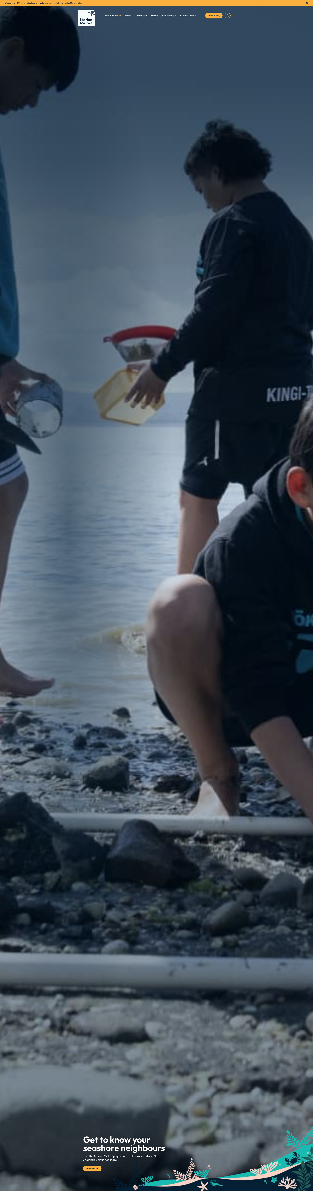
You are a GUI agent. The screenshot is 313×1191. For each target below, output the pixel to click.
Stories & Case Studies (162, 15)
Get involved (92, 1168)
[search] (228, 15)
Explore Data (187, 15)
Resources (142, 15)
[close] (307, 3)
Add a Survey (214, 15)
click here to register (36, 3)
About (127, 15)
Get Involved (111, 15)
